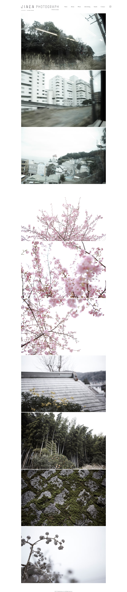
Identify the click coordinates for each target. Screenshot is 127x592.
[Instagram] (110, 6)
